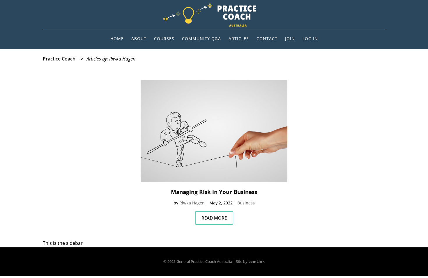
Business (246, 203)
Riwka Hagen (192, 203)
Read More (214, 218)
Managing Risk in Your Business (214, 192)
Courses (164, 39)
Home (117, 39)
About (138, 39)
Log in (310, 39)
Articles (239, 39)
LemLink (256, 261)
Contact (267, 39)
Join (290, 39)
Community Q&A (201, 39)
